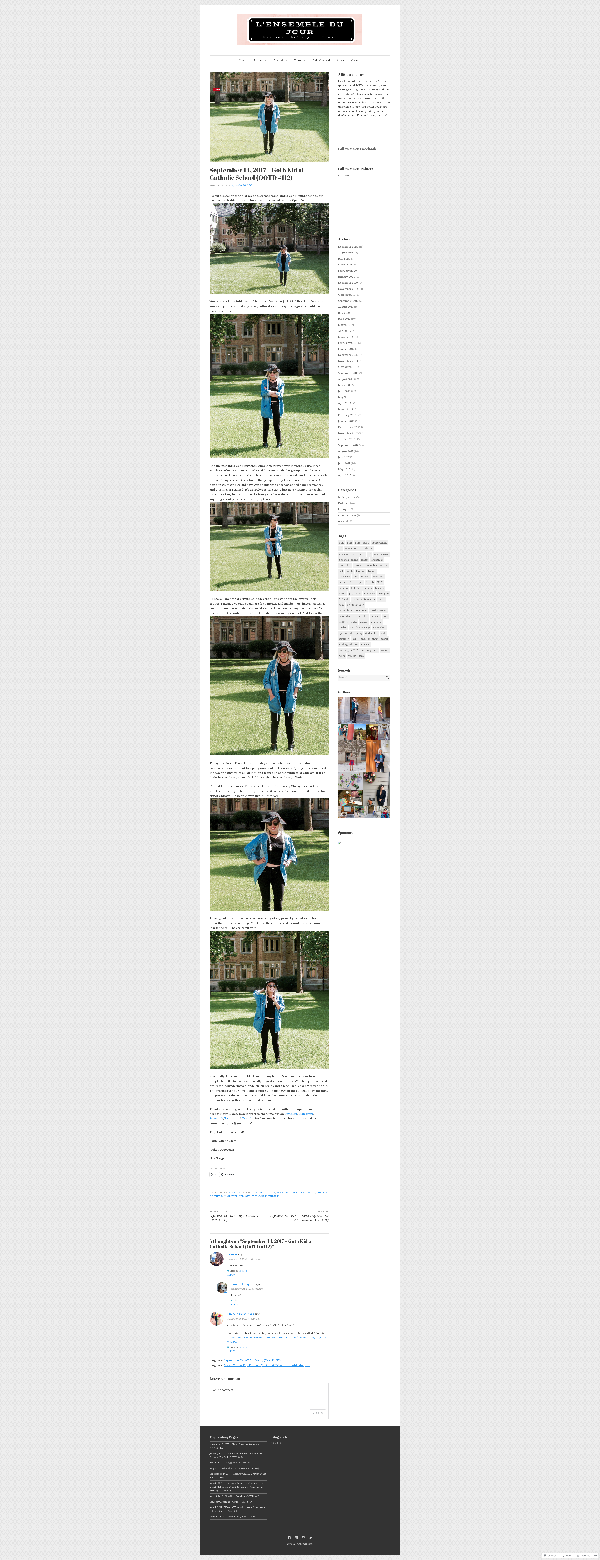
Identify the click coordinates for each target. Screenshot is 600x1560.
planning (376, 622)
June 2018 (344, 391)
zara (361, 655)
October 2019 (346, 294)
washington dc (369, 650)
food (355, 576)
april (362, 554)
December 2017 (348, 427)
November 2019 (348, 288)
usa (356, 644)
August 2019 (345, 306)
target (260, 1196)
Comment (318, 1412)
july (351, 593)
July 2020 (344, 258)
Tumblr (247, 1118)
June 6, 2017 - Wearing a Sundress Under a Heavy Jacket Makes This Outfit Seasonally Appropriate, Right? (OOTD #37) (237, 1487)
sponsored (345, 633)
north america (378, 610)
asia (376, 554)
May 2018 (344, 397)
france (343, 582)
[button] (354, 710)
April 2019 (344, 330)
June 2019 (344, 318)
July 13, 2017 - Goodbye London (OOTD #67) (234, 1496)
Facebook (216, 1118)
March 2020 (346, 264)
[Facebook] (289, 1538)
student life (371, 633)
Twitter (229, 1118)
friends (370, 582)
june (358, 593)
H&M (380, 582)
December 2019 (348, 282)
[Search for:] (364, 678)
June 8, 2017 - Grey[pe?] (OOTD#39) (230, 1462)
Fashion (259, 60)
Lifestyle (279, 60)
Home (243, 60)
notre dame (346, 616)
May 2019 (344, 324)
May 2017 (344, 469)
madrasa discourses (363, 599)
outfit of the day (348, 622)
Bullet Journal (321, 60)
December (345, 565)
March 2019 (345, 336)
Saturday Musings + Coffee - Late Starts (232, 1502)
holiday (343, 588)
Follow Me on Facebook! (357, 148)
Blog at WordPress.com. (300, 1543)
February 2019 (347, 342)
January (379, 588)
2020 (366, 542)
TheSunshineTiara (240, 1314)
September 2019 (348, 300)
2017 (341, 542)
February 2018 (347, 415)
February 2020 (347, 270)
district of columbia (365, 565)
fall (341, 571)
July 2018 (344, 385)
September (236, 1196)
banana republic (348, 559)
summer (344, 638)
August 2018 (345, 379)
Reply (231, 1275)
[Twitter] (310, 1538)
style (249, 1196)
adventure (351, 548)
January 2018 (346, 421)
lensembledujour (242, 1284)
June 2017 (344, 463)
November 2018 (348, 360)
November (361, 616)
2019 (357, 542)
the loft (365, 638)
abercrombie (379, 542)
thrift (273, 1196)
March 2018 (345, 409)
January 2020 (346, 276)
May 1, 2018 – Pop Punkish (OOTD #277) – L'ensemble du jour (267, 1365)
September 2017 (348, 445)
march (381, 599)
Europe (384, 565)
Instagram (306, 1114)
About (340, 60)
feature (372, 571)
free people (356, 582)
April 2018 (344, 403)
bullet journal (347, 497)
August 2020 (346, 252)
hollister (356, 588)
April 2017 (344, 475)
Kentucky (369, 593)
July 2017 (344, 457)
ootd (311, 1192)
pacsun (364, 622)
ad (340, 548)
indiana (368, 588)
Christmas (377, 559)
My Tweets (345, 175)
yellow (352, 655)
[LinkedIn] (296, 1538)
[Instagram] (303, 1538)
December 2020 (348, 246)
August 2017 (345, 451)
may (341, 605)
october (375, 616)
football (365, 576)
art (369, 554)
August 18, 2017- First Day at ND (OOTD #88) (234, 1468)
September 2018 (348, 372)
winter (385, 650)
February (344, 576)
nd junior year (355, 605)
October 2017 (346, 439)
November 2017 (348, 433)
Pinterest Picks (347, 515)
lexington (383, 593)
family (349, 571)
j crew (342, 593)
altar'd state (264, 1192)
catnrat (232, 1254)
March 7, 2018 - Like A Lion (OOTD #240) (232, 1516)
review (343, 627)
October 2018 (346, 366)
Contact (356, 60)
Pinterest (291, 1114)
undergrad (345, 644)
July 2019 (344, 312)
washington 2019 (349, 650)
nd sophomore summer (353, 610)
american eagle (348, 554)
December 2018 (348, 354)
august (385, 554)
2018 (349, 542)
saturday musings (360, 627)
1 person (243, 1271)
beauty (364, 559)
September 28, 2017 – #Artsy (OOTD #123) (253, 1360)
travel (341, 521)
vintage (365, 644)
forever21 (297, 1192)
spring (358, 633)
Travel (298, 60)
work (342, 655)
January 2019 (346, 348)
